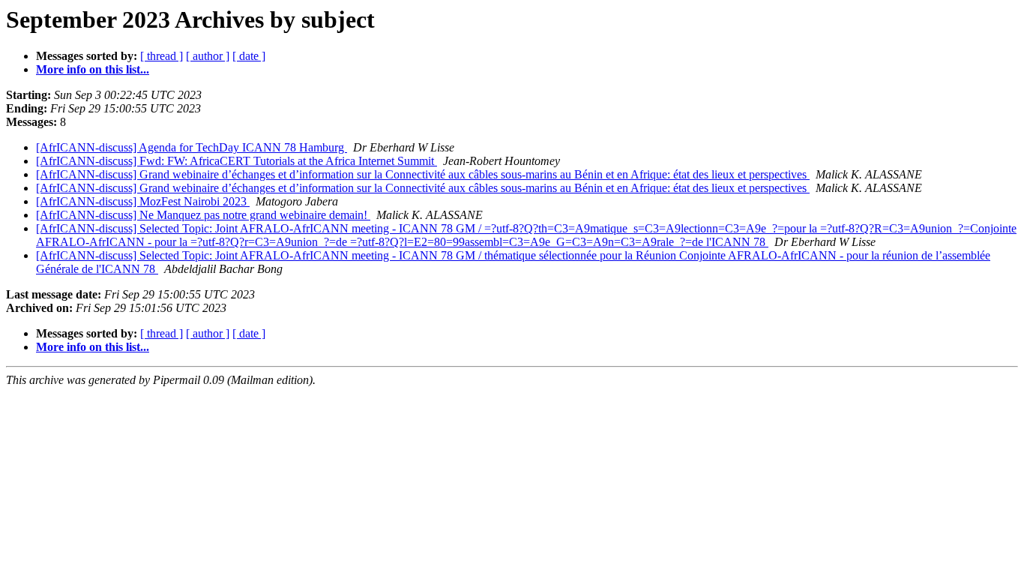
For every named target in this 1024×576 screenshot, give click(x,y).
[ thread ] (161, 56)
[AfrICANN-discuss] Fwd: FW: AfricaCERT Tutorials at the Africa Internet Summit (236, 160)
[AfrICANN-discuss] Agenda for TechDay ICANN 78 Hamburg (191, 147)
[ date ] (248, 56)
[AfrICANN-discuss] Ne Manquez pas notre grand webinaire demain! (203, 214)
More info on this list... (92, 69)
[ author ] (207, 56)
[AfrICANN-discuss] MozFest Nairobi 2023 (143, 201)
